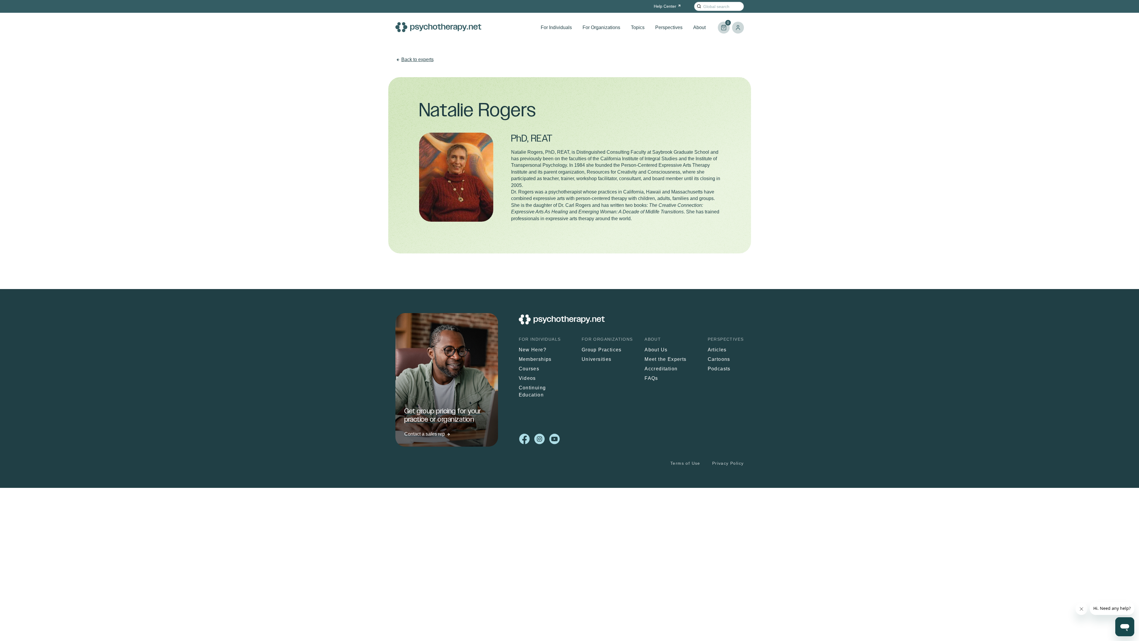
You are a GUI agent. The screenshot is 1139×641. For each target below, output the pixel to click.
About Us (656, 349)
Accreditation (661, 368)
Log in (738, 28)
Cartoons (719, 359)
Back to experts (417, 59)
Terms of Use (685, 463)
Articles (717, 349)
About (699, 27)
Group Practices (602, 349)
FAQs (651, 378)
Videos (527, 378)
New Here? (533, 349)
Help (665, 6)
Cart (723, 25)
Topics (638, 27)
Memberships (535, 359)
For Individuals (556, 27)
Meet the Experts (665, 359)
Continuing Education (532, 391)
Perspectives (669, 27)
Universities (597, 359)
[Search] (698, 6)
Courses (529, 368)
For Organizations (601, 27)
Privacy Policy (728, 463)
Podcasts (719, 368)
